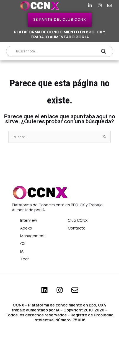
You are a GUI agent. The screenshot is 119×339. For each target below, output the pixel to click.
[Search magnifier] (103, 51)
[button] (11, 5)
